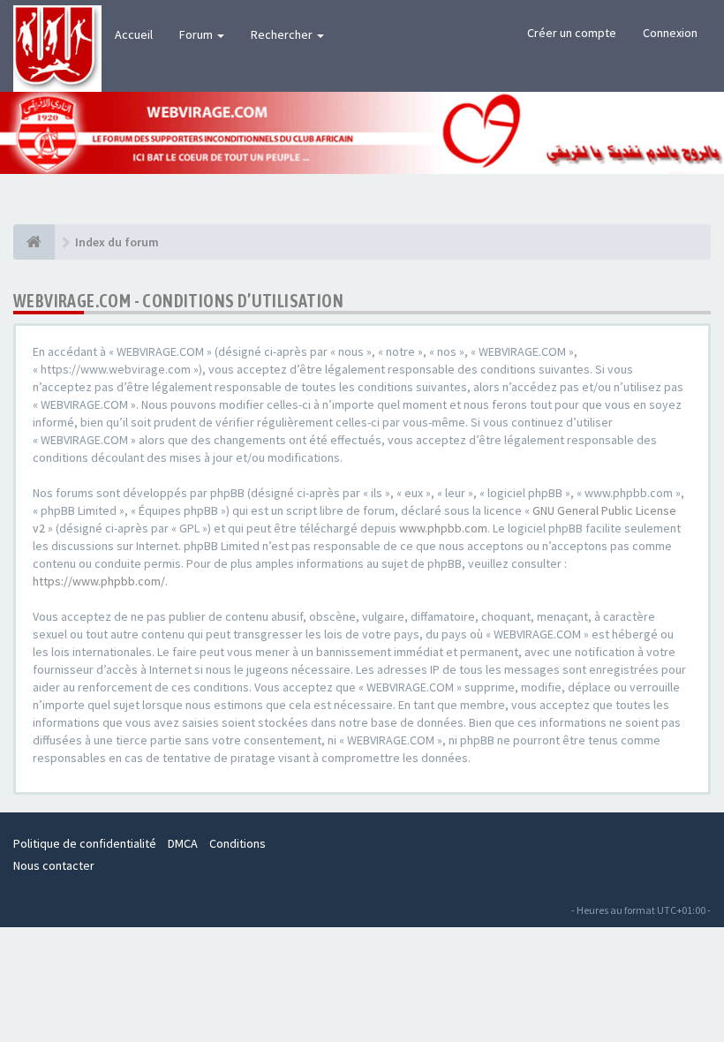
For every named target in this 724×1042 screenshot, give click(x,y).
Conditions (237, 843)
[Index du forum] (34, 242)
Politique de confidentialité (84, 843)
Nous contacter (53, 865)
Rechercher (283, 34)
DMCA (183, 843)
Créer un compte (571, 33)
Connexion (670, 33)
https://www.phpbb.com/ (99, 581)
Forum (197, 34)
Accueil (134, 34)
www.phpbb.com (443, 528)
